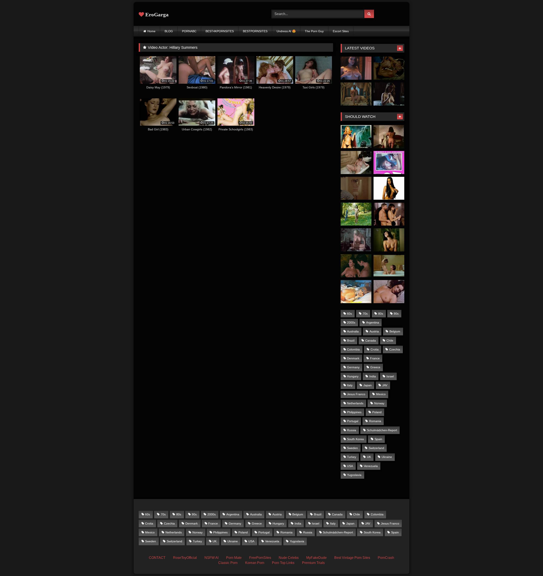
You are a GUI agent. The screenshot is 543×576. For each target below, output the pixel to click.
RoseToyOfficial (185, 557)
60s (349, 313)
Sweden (352, 448)
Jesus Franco (356, 394)
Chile (389, 340)
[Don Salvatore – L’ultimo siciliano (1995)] (356, 239)
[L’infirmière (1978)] (389, 291)
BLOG (169, 31)
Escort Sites (341, 31)
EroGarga (156, 14)
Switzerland (376, 448)
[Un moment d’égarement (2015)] (389, 68)
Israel (390, 376)
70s (365, 313)
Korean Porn (254, 563)
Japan (367, 385)
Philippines (354, 412)
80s (380, 313)
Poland (377, 412)
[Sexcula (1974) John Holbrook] (356, 136)
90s (396, 313)
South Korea (355, 439)
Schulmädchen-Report (382, 430)
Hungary (352, 376)
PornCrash (386, 557)
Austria (374, 331)
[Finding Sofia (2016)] (389, 94)
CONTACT (157, 557)
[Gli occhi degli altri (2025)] (356, 265)
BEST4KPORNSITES (220, 31)
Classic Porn (228, 563)
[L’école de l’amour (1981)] (389, 214)
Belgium (394, 331)
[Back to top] (530, 563)
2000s (351, 322)
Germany (353, 367)
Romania (375, 421)
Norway (379, 403)
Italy (350, 385)
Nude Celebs (289, 557)
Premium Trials (313, 563)
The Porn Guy (314, 31)
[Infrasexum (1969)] (389, 162)
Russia (351, 430)
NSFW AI (211, 557)
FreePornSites (260, 557)
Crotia (375, 349)
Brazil (350, 340)
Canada (370, 340)
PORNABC (189, 31)
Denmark (353, 358)
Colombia (353, 349)
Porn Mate (234, 557)
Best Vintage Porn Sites (352, 557)
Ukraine (387, 457)
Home (151, 31)
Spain (378, 439)
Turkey (351, 457)
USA (350, 466)
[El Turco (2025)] (356, 94)
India (372, 376)
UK (369, 457)
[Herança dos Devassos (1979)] (389, 136)
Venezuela (371, 466)
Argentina (372, 322)
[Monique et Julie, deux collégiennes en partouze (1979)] (356, 291)
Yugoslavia (354, 475)
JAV (384, 385)
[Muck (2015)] (356, 68)
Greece (375, 367)
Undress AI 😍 (286, 31)
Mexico (381, 394)
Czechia (394, 349)
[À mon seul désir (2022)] (356, 214)
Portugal (352, 421)
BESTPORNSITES (255, 31)
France (375, 358)
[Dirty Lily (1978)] (389, 188)
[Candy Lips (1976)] (356, 162)
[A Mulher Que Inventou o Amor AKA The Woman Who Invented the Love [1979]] (389, 239)
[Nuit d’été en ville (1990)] (389, 265)
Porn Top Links (283, 563)
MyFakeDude (316, 557)
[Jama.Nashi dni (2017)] (356, 188)
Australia (353, 331)
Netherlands (355, 403)
